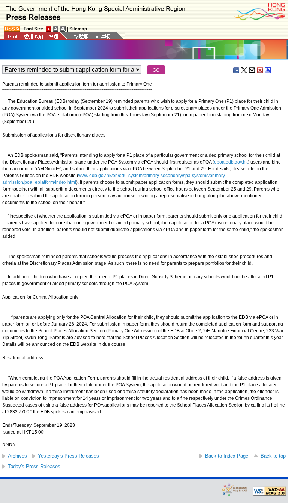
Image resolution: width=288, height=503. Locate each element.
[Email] (252, 70)
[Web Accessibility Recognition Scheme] (234, 489)
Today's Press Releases (34, 466)
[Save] (260, 70)
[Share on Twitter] (244, 70)
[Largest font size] (63, 29)
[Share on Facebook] (236, 70)
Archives (17, 456)
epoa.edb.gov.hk (231, 162)
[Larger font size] (56, 29)
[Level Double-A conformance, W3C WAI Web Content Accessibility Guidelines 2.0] (269, 491)
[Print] (268, 70)
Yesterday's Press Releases (68, 456)
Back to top (273, 456)
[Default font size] (49, 29)
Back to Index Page (226, 456)
